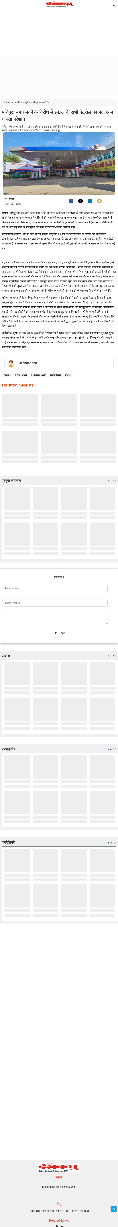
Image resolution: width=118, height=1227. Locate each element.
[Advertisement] (59, 30)
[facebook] (71, 201)
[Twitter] (80, 201)
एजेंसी (11, 198)
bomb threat (55, 375)
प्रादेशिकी (8, 842)
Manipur (7, 375)
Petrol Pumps (21, 375)
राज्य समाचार (48, 1210)
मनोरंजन (59, 1210)
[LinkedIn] (90, 201)
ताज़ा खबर (35, 1210)
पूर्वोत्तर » (28, 102)
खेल (67, 1210)
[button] (5, 7)
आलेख (6, 656)
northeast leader (38, 375)
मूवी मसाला (84, 1210)
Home (7, 102)
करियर (75, 1210)
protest (68, 375)
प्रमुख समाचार (11, 480)
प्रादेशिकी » (19, 102)
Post (62, 633)
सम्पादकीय (8, 749)
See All (112, 480)
